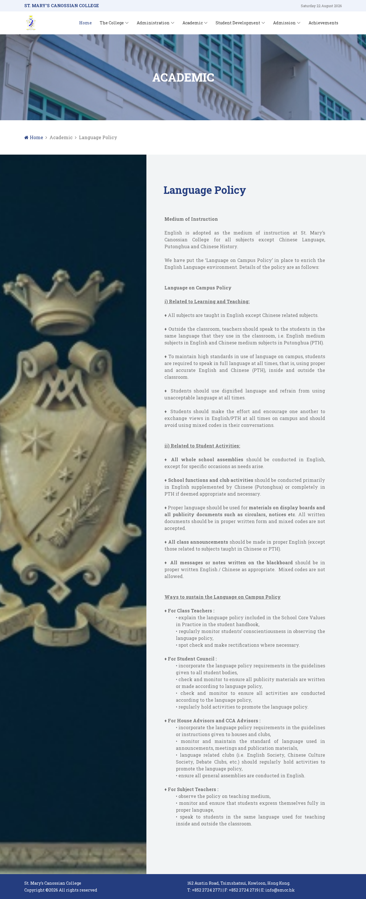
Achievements (323, 22)
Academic (192, 22)
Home (85, 22)
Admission (284, 22)
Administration (153, 22)
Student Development (238, 22)
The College (112, 22)
